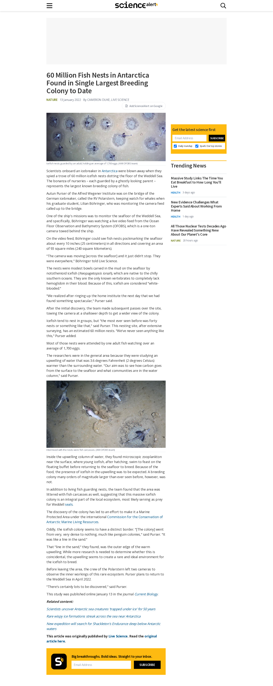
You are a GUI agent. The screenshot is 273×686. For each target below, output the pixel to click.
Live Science (118, 636)
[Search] (223, 5)
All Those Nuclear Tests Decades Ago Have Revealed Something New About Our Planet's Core (198, 230)
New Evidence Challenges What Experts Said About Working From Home (196, 206)
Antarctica (110, 171)
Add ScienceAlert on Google (145, 106)
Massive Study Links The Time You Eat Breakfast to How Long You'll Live (197, 182)
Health (175, 192)
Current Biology (146, 594)
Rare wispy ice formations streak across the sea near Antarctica (93, 616)
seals (69, 504)
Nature (52, 100)
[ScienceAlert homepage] (136, 5)
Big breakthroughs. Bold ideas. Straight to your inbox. (112, 656)
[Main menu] (49, 5)
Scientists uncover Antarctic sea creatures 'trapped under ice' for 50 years (100, 609)
